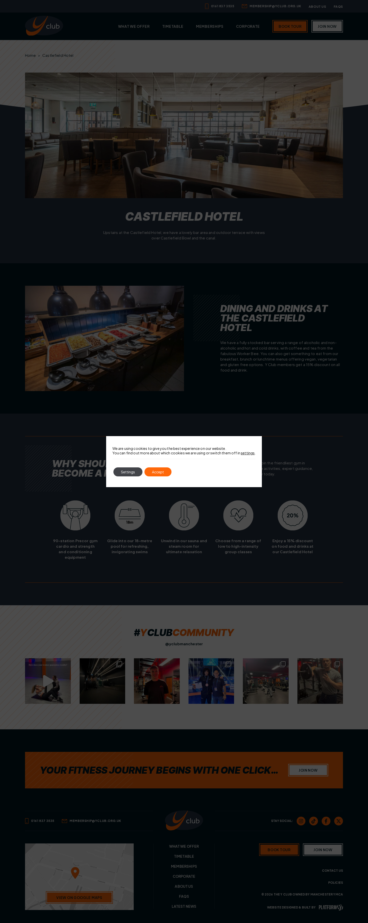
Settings (128, 472)
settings (248, 453)
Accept (158, 472)
